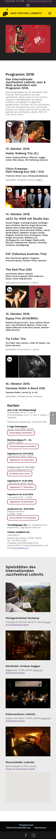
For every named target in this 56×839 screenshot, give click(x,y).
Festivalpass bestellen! (21, 433)
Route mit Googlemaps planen (28, 623)
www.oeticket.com (20, 548)
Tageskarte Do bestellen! (21, 460)
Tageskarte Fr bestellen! (21, 487)
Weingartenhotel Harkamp (22, 618)
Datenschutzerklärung (18, 827)
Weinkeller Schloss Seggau (23, 666)
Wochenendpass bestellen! (22, 446)
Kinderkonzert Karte (19, 473)
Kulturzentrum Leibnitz (20, 714)
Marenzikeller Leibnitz (20, 762)
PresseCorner (26, 825)
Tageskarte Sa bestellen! (21, 501)
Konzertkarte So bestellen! (22, 518)
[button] (32, 802)
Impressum (40, 827)
